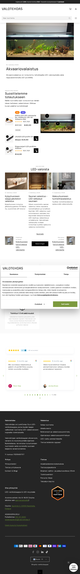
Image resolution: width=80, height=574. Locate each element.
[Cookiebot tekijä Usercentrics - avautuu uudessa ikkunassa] (68, 268)
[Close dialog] (77, 258)
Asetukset (38, 304)
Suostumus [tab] (14, 274)
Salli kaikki (65, 304)
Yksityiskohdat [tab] (40, 274)
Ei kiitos (20, 312)
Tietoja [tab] (66, 274)
